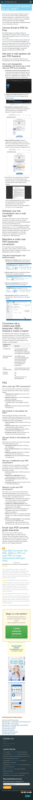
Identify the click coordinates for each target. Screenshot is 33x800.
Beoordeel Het (17, 562)
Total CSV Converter (14, 764)
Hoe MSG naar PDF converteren (10, 732)
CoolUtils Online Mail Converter (13, 96)
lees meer (21, 649)
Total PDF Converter (13, 773)
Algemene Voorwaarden (9, 743)
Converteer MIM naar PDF (8, 733)
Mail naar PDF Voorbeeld (8, 730)
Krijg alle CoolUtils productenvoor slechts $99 (15, 647)
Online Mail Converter (7, 41)
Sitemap (5, 741)
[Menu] (30, 2)
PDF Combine (13, 754)
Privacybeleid (6, 745)
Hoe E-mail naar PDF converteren (10, 720)
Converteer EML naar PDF (8, 728)
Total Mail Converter (10, 207)
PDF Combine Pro (10, 769)
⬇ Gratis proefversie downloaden (16, 632)
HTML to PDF (13, 752)
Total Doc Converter (15, 760)
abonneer (7, 787)
